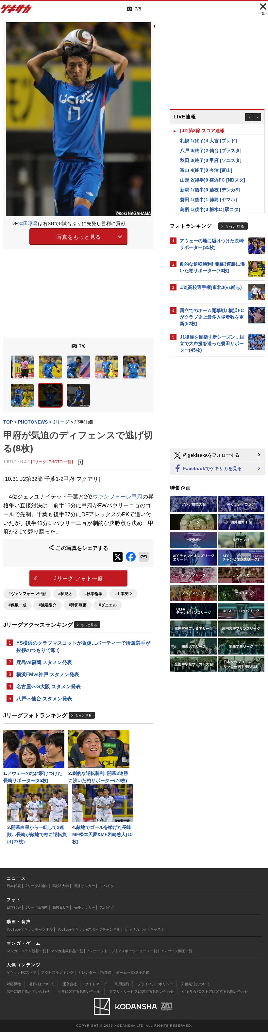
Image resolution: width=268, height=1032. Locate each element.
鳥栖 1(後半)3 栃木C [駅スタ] (210, 199)
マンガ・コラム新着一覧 (26, 951)
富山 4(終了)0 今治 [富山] (206, 160)
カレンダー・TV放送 (94, 972)
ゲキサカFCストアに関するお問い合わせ (215, 991)
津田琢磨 (28, 223)
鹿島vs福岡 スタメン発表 (44, 662)
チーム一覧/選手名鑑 (132, 972)
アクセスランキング (57, 972)
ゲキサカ (16, 10)
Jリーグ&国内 (36, 886)
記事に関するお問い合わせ (79, 991)
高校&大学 (60, 886)
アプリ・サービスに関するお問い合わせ (141, 991)
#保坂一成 (17, 605)
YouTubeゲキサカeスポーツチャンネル (89, 929)
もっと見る (89, 625)
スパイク (107, 886)
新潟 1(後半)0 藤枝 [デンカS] (210, 179)
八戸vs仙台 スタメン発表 (44, 698)
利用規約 (122, 984)
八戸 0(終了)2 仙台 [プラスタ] (211, 140)
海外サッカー (84, 886)
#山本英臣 (123, 593)
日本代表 (14, 886)
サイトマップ (96, 984)
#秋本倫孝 (93, 593)
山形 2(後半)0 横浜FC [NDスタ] (212, 169)
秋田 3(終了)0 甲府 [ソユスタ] (211, 150)
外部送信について (195, 984)
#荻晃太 (65, 593)
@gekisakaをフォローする (211, 455)
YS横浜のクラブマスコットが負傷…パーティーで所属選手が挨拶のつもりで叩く (83, 646)
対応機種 (14, 984)
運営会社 (69, 984)
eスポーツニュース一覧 (138, 951)
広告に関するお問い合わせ (28, 991)
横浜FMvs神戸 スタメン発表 (47, 674)
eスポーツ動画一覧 (177, 951)
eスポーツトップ (101, 951)
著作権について (41, 984)
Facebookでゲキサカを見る (212, 468)
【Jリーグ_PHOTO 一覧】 (52, 462)
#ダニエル (108, 605)
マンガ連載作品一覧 (67, 951)
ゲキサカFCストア (22, 972)
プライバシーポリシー (155, 984)
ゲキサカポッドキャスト (144, 929)
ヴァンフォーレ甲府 (117, 497)
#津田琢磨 (78, 605)
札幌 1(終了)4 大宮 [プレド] (208, 130)
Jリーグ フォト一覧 (78, 578)
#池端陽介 (48, 605)
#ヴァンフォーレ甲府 (27, 593)
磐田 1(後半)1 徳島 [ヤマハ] (208, 189)
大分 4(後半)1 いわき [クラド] (211, 209)
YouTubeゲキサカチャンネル (30, 929)
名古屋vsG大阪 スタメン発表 (48, 686)
